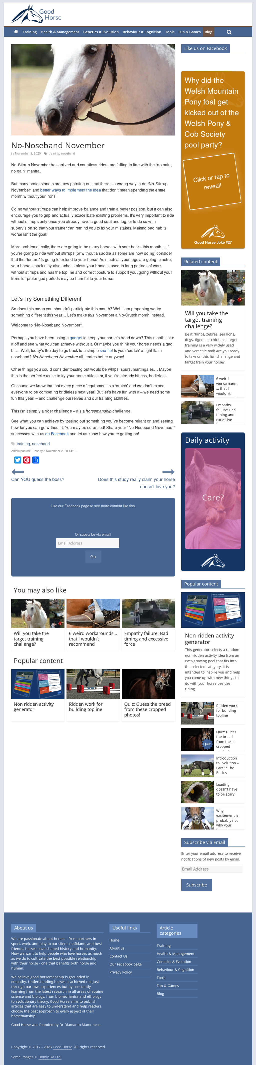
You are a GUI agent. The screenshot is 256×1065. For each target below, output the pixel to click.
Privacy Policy (121, 972)
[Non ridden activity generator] (37, 672)
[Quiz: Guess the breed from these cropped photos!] (148, 672)
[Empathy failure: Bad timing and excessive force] (148, 601)
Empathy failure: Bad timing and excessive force (146, 638)
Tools (169, 32)
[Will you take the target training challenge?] (37, 601)
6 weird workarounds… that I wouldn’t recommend (93, 638)
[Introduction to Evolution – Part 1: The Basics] (197, 757)
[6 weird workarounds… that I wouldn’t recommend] (93, 601)
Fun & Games (189, 32)
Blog (208, 32)
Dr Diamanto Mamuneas (80, 1024)
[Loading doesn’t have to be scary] (197, 783)
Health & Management (60, 32)
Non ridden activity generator (34, 706)
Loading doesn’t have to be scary (226, 789)
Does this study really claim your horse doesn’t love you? (136, 483)
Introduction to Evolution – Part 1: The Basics (227, 765)
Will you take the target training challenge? (31, 638)
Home (114, 940)
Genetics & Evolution (101, 32)
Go (93, 557)
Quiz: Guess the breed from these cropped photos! (147, 709)
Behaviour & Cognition (142, 32)
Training (30, 32)
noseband (68, 153)
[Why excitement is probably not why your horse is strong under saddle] (197, 809)
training (53, 153)
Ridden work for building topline (85, 706)
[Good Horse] (36, 14)
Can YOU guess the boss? (37, 479)
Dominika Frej (50, 1056)
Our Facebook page (126, 964)
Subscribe (196, 885)
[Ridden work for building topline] (93, 672)
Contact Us (119, 956)
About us (117, 948)
